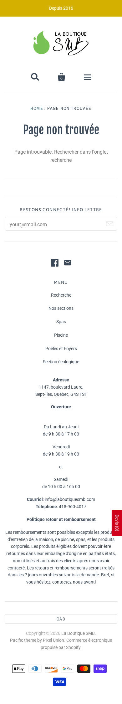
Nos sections (61, 308)
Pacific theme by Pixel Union (37, 640)
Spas (61, 321)
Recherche (61, 295)
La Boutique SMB (78, 633)
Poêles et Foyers (61, 348)
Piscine (61, 335)
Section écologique (61, 361)
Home (36, 108)
